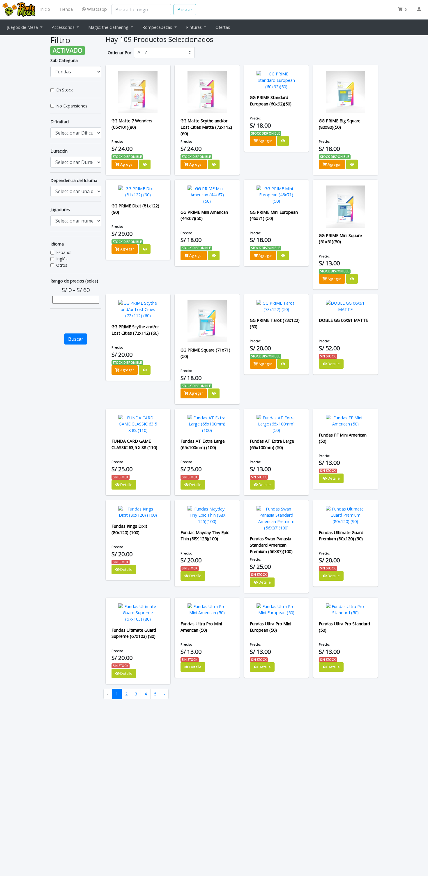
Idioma (57, 244)
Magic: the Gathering (109, 27)
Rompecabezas (157, 27)
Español (63, 252)
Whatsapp (96, 9)
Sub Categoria (64, 60)
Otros (61, 265)
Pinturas (194, 27)
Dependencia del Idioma (73, 180)
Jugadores (60, 209)
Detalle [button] (333, 363)
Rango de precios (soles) (74, 281)
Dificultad (59, 121)
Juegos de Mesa (23, 27)
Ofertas (222, 27)
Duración (59, 151)
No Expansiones (71, 106)
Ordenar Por (119, 52)
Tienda (66, 9)
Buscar (184, 9)
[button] (403, 9)
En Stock (64, 90)
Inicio (45, 9)
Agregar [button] (126, 164)
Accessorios (64, 27)
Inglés (62, 259)
